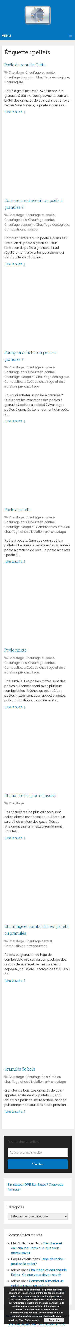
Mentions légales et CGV (49, 1324)
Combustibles (14, 229)
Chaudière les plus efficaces (29, 795)
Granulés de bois (19, 1069)
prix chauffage (28, 386)
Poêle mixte (15, 650)
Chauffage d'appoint (19, 77)
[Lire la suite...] (14, 112)
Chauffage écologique (52, 77)
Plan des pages (19, 1324)
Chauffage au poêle (40, 72)
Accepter (54, 1320)
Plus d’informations (29, 1320)
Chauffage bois (15, 220)
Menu (6, 36)
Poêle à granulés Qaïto (25, 64)
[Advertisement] (37, 158)
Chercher (37, 1164)
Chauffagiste (13, 82)
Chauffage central (41, 220)
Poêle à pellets (17, 509)
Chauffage (16, 72)
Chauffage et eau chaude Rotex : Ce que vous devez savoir (36, 1248)
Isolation (33, 229)
